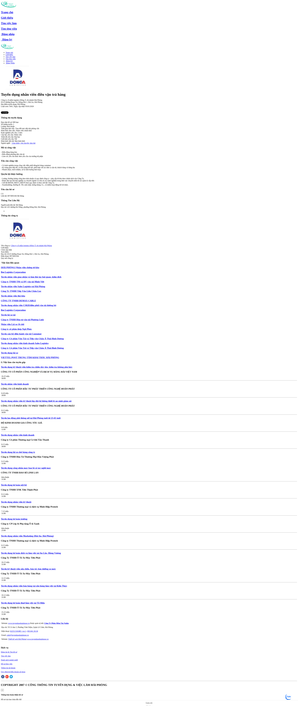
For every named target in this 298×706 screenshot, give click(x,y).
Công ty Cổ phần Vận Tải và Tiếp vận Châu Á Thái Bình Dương (32, 338)
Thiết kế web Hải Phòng (17, 639)
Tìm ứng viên (9, 28)
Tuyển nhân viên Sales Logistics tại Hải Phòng (23, 286)
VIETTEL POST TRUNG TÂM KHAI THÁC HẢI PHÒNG (30, 357)
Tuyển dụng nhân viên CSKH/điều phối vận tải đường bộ (28, 305)
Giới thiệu (7, 17)
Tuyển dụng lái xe (9, 353)
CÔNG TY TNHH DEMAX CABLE (18, 300)
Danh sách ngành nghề (9, 660)
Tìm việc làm (9, 23)
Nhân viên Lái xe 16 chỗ (12, 324)
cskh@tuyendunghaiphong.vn (18, 635)
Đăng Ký (9, 61)
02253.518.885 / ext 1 (18, 631)
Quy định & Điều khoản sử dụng (13, 672)
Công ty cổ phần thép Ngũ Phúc (16, 329)
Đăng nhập (8, 34)
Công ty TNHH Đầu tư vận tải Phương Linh (22, 319)
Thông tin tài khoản (8, 668)
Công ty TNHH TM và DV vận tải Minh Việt (22, 281)
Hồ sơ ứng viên (6, 664)
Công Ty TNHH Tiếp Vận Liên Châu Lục (21, 291)
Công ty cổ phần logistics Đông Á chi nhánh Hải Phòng (31, 246)
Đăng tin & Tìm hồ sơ (9, 652)
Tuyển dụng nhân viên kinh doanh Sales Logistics (25, 343)
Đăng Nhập (10, 63)
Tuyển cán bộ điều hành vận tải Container (21, 334)
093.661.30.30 (32, 631)
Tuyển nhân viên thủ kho (13, 296)
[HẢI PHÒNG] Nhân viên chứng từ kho (20, 267)
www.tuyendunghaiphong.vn (19, 623)
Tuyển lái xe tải (8, 315)
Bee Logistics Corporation (13, 272)
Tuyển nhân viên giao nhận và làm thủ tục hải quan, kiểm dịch (31, 277)
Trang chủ (7, 12)
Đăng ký (6, 39)
